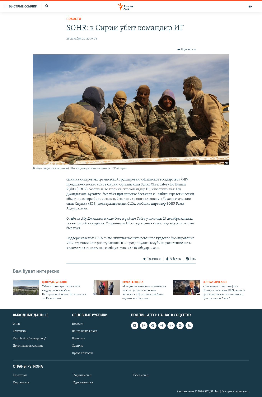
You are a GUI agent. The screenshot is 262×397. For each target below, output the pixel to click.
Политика (79, 338)
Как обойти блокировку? (29, 338)
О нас (16, 323)
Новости (73, 19)
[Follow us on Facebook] (153, 325)
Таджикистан (82, 375)
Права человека (132, 282)
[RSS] (189, 325)
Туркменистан (83, 382)
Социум (77, 345)
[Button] (186, 49)
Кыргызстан (21, 382)
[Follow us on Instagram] (143, 325)
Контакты (19, 331)
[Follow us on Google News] (180, 325)
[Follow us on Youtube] (134, 325)
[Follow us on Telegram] (162, 325)
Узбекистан (141, 375)
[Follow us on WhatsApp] (171, 325)
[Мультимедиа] (250, 6)
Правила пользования (28, 345)
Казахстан (20, 375)
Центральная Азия (54, 282)
